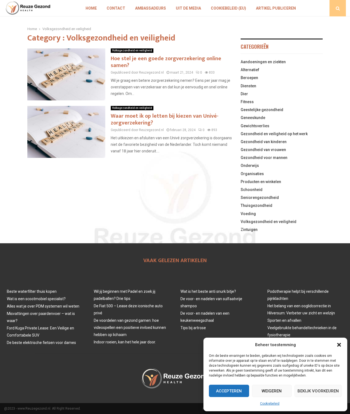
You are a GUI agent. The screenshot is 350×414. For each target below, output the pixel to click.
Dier (244, 94)
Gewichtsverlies (255, 126)
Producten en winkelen (261, 182)
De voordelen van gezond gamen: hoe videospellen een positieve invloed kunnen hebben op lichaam (130, 327)
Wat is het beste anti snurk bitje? (208, 291)
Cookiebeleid (269, 404)
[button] (339, 345)
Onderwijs (250, 165)
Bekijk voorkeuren (318, 391)
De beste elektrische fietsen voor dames (41, 342)
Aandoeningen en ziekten (263, 62)
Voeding (248, 214)
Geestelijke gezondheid (262, 110)
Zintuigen (249, 229)
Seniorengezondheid (260, 197)
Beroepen (249, 78)
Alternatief (250, 70)
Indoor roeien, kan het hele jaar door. (125, 342)
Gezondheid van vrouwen (263, 149)
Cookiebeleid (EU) (228, 8)
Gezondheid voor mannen (264, 157)
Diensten (248, 86)
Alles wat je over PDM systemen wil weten (43, 306)
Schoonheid (251, 189)
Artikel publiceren (276, 8)
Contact (116, 8)
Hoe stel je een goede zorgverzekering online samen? (166, 62)
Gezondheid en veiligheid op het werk (274, 134)
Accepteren (229, 391)
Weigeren (272, 391)
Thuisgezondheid (256, 205)
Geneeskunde (253, 117)
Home (91, 8)
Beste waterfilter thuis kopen (32, 291)
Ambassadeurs (150, 8)
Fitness (247, 102)
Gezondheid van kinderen (264, 142)
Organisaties (252, 174)
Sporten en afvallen (284, 320)
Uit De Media (188, 8)
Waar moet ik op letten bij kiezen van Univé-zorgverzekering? (164, 119)
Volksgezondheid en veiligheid (132, 50)
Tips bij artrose (193, 328)
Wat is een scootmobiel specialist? (36, 299)
